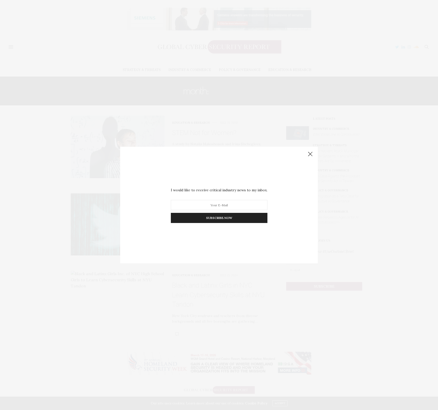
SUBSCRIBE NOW (219, 218)
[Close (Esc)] (310, 154)
